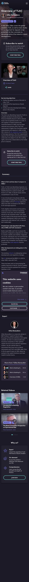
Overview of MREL (15, 377)
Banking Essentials (7, 402)
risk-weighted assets (16, 132)
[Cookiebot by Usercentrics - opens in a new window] (20, 273)
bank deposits (14, 242)
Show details (20, 299)
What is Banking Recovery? (15, 368)
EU (4, 258)
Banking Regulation (7, 21)
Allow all (14, 304)
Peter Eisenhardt (7, 409)
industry (11, 253)
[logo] (5, 3)
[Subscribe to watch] (14, 70)
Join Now (14, 477)
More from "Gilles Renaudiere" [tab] (16, 363)
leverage (17, 201)
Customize (13, 308)
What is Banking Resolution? (15, 372)
